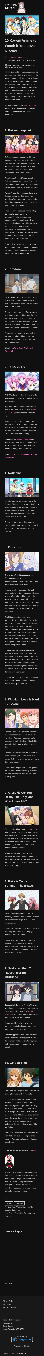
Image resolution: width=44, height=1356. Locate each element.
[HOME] (5, 57)
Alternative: (9, 1283)
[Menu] (40, 7)
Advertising (7, 1304)
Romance (19, 1203)
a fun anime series (24, 439)
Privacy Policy (8, 1301)
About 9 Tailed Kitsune (11, 1320)
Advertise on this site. (22, 1346)
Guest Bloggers (8, 1326)
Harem (9, 1203)
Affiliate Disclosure (10, 1307)
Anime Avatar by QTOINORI (13, 1329)
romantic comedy (30, 105)
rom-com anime (31, 829)
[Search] (36, 7)
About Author (7, 1323)
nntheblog (33, 1150)
